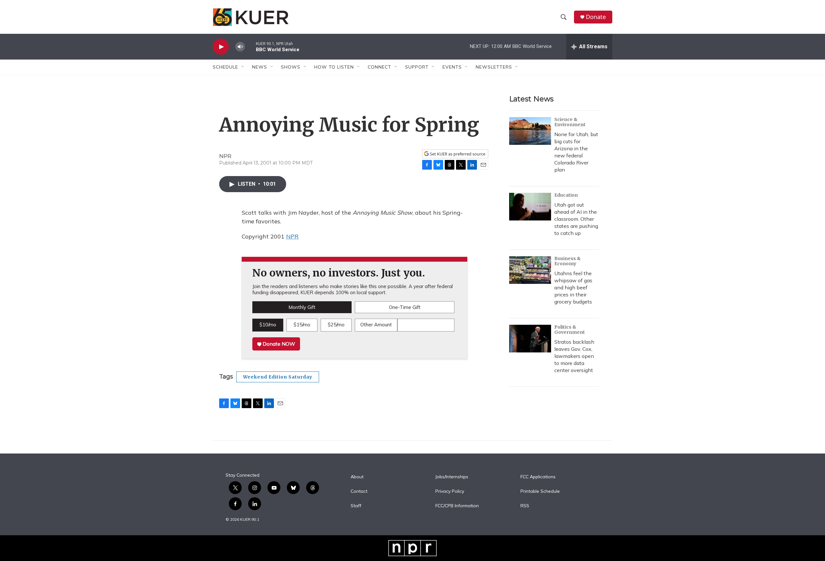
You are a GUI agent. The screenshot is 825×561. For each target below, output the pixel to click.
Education (566, 195)
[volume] (240, 47)
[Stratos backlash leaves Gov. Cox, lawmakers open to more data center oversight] (530, 338)
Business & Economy (567, 261)
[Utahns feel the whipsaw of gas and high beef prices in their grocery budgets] (530, 270)
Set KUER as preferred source (457, 154)
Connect (379, 67)
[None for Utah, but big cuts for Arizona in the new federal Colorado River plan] (530, 131)
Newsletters (494, 67)
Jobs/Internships (451, 477)
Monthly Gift (301, 307)
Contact (359, 491)
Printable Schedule (540, 491)
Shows (290, 67)
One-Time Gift (405, 307)
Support (417, 67)
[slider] (250, 46)
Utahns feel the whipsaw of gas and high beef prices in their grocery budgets (573, 287)
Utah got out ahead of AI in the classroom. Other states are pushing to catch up (576, 218)
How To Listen (334, 67)
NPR (292, 236)
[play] (221, 47)
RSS (524, 506)
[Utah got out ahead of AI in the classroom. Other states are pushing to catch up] (530, 206)
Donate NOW (278, 344)
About (357, 477)
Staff (356, 506)
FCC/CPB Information (457, 506)
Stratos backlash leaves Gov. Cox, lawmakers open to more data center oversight (574, 356)
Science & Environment (570, 122)
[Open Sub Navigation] (243, 67)
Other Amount (376, 325)
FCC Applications (538, 477)
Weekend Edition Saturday (277, 377)
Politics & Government (569, 329)
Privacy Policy (449, 491)
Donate (596, 17)
